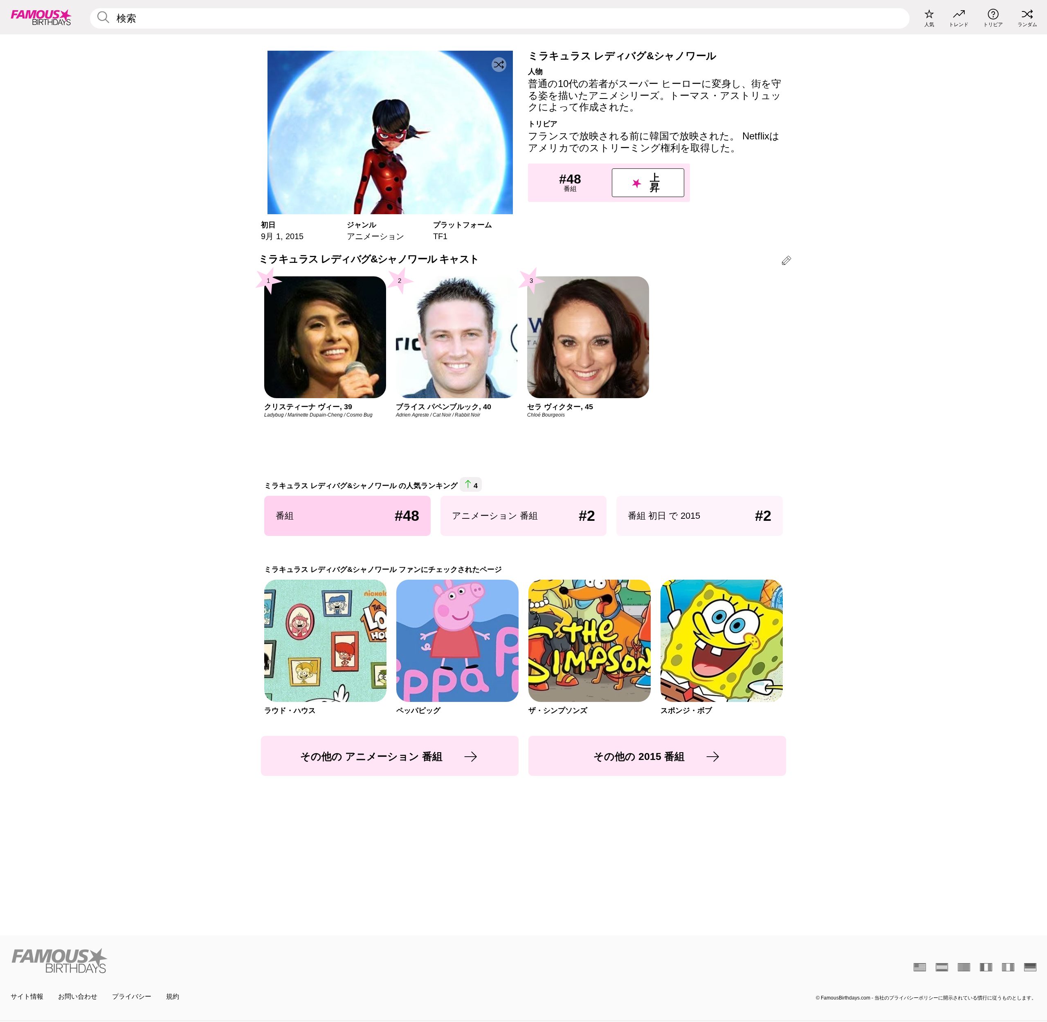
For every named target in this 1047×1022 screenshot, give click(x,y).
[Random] (499, 64)
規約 (172, 996)
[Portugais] (964, 967)
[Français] (986, 967)
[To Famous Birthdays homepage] (41, 17)
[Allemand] (1030, 967)
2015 (294, 236)
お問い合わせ (77, 996)
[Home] (265, 960)
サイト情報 (27, 996)
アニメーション (375, 236)
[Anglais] (920, 967)
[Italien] (1008, 967)
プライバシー (131, 996)
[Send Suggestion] (786, 261)
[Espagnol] (942, 967)
